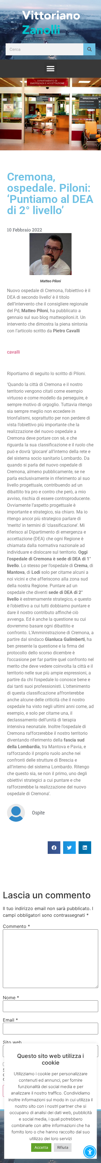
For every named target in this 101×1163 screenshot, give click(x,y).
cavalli (13, 352)
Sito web (12, 1042)
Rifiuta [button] (62, 1147)
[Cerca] (89, 49)
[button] (50, 68)
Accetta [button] (41, 1147)
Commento (16, 926)
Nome (11, 997)
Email (10, 1020)
